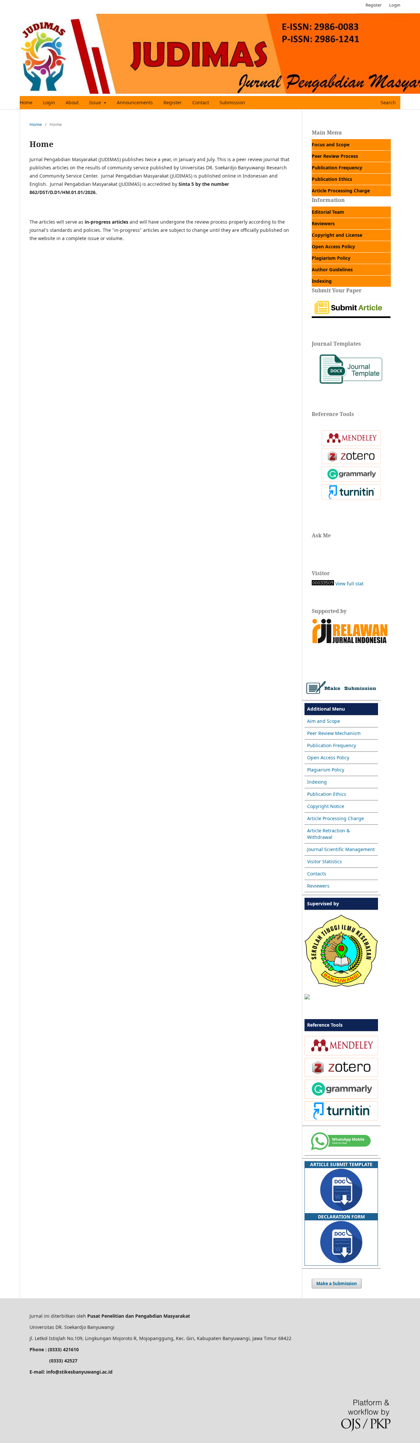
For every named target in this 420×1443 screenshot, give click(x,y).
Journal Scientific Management (341, 849)
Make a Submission (336, 1283)
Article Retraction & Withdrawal (328, 833)
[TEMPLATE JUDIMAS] (351, 386)
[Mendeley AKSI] (351, 444)
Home (26, 102)
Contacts (316, 873)
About (72, 102)
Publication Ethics (326, 794)
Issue (95, 102)
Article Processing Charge (335, 818)
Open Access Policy (328, 757)
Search (387, 102)
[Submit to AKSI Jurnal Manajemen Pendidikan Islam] (351, 316)
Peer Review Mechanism (334, 733)
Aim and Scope (323, 721)
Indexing (317, 782)
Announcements (135, 102)
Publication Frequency (331, 745)
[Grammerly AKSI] (351, 480)
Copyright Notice (325, 806)
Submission (232, 102)
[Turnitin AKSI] (351, 498)
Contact (200, 102)
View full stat (349, 583)
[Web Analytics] (323, 583)
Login (49, 102)
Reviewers (318, 886)
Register (172, 102)
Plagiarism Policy (325, 770)
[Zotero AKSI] (351, 462)
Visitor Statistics (324, 861)
